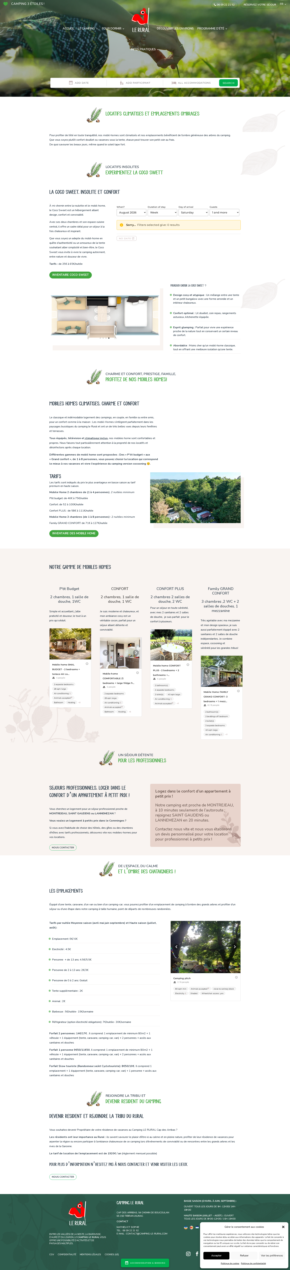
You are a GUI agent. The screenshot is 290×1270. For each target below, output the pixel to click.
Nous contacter (63, 847)
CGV (51, 1254)
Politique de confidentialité (253, 1263)
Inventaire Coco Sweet (70, 275)
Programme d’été (210, 29)
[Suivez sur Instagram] (188, 1254)
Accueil (68, 29)
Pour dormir (111, 29)
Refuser (244, 1255)
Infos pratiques (143, 49)
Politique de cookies (230, 1263)
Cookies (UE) (112, 1254)
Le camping (86, 29)
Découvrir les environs (175, 29)
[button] (283, 1227)
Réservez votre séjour (260, 4)
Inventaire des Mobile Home (73, 533)
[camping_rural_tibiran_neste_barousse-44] (195, 522)
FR (281, 4)
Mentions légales (90, 1254)
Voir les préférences (272, 1255)
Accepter (216, 1255)
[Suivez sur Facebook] (197, 1254)
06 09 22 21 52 (226, 4)
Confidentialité (67, 1254)
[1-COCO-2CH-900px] (104, 356)
